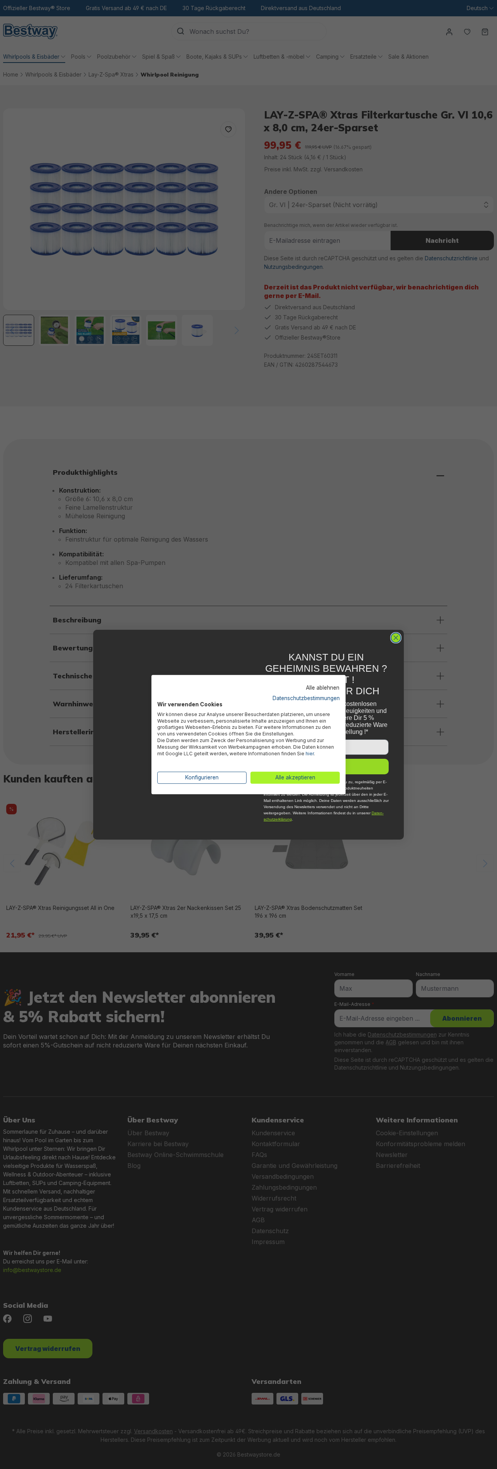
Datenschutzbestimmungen (306, 698)
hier (310, 753)
